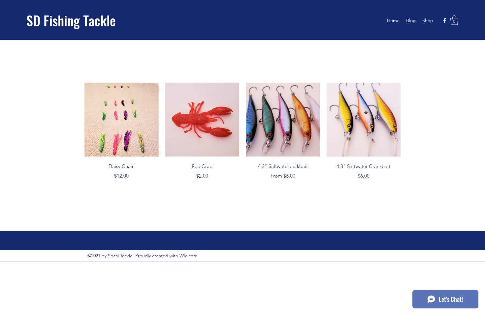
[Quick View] (121, 120)
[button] (454, 20)
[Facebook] (444, 20)
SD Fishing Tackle (71, 20)
